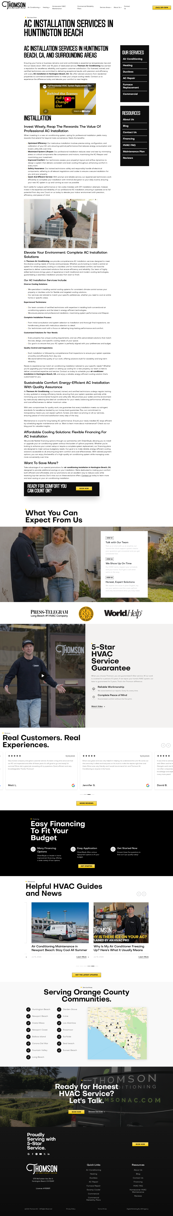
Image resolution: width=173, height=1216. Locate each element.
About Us (117, 7)
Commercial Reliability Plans (85, 7)
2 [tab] (85, 794)
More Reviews (86, 803)
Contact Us (127, 7)
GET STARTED (86, 866)
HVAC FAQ (129, 145)
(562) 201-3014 (161, 8)
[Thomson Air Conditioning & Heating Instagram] (36, 1154)
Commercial (130, 94)
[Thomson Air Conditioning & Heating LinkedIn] (48, 1154)
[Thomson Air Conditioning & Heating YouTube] (40, 1154)
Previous (163, 745)
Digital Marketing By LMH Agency (137, 1209)
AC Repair (129, 78)
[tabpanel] (39, 771)
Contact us (86, 476)
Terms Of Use (102, 1209)
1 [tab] (81, 794)
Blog (125, 126)
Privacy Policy (70, 1209)
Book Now (84, 488)
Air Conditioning (33, 7)
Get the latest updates (86, 975)
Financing (128, 139)
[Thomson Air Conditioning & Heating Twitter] (44, 1154)
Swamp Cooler (93, 1190)
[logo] (13, 5)
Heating (45, 7)
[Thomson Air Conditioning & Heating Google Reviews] (28, 1154)
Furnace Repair (94, 1186)
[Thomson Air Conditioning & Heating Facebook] (32, 1154)
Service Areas (105, 7)
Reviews (128, 158)
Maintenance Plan (134, 152)
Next (168, 745)
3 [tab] (89, 794)
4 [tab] (92, 794)
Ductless (128, 72)
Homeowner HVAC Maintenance (59, 7)
